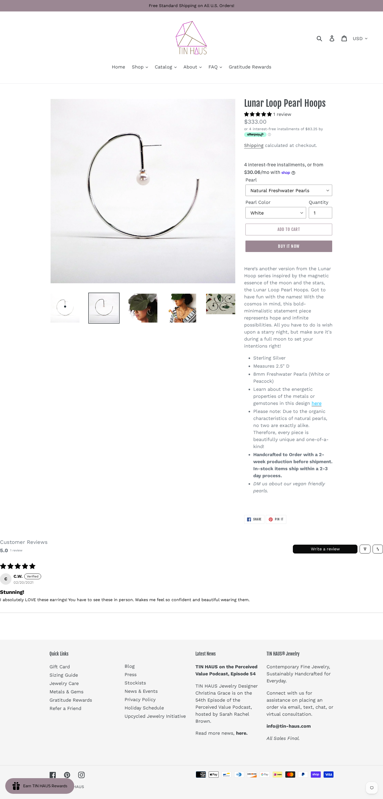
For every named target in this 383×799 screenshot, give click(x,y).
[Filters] (365, 549)
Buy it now (288, 246)
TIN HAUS (75, 786)
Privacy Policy (140, 699)
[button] (258, 114)
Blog (130, 666)
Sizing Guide (64, 675)
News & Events (141, 691)
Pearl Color (257, 202)
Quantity (318, 202)
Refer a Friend (65, 708)
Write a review (325, 548)
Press (131, 674)
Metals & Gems (66, 691)
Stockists (135, 682)
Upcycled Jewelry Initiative (155, 716)
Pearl (251, 180)
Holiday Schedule (144, 707)
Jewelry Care (64, 683)
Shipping (253, 145)
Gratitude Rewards (71, 700)
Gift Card (60, 666)
